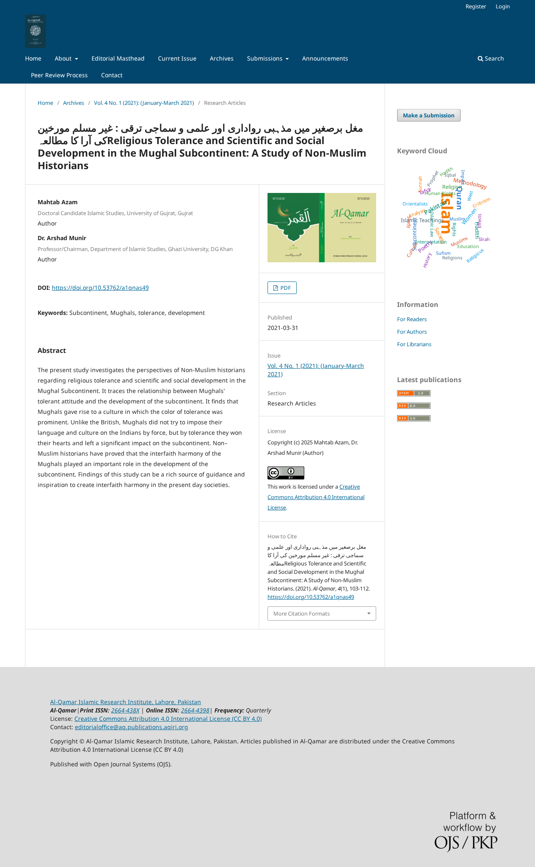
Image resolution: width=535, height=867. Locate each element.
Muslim (457, 218)
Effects (479, 221)
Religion (452, 186)
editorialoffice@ (97, 727)
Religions (452, 258)
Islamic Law (432, 224)
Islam (447, 213)
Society (440, 236)
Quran (459, 198)
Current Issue (177, 58)
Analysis (417, 213)
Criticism (481, 203)
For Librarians (414, 344)
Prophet (433, 179)
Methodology (470, 183)
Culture (412, 250)
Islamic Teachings (422, 220)
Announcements (325, 58)
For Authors (412, 331)
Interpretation (431, 241)
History (427, 260)
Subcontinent (414, 234)
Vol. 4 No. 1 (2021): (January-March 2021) (144, 102)
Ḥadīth (477, 230)
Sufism (443, 253)
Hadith (446, 171)
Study (409, 222)
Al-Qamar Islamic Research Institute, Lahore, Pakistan (125, 702)
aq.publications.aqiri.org (153, 727)
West (470, 195)
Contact (111, 75)
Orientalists (415, 204)
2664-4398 (195, 710)
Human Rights (440, 193)
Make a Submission (429, 115)
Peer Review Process (59, 75)
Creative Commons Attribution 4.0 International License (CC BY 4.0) (168, 718)
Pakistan (435, 207)
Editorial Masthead (118, 58)
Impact (463, 177)
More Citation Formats (301, 613)
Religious (475, 256)
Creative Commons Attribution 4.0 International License (316, 497)
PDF (285, 288)
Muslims (459, 242)
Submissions (265, 58)
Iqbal (450, 175)
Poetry (425, 246)
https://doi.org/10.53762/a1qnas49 (100, 288)
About (64, 58)
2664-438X (125, 710)
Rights (454, 229)
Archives (222, 58)
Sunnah (420, 184)
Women (469, 216)
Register (476, 6)
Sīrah (484, 239)
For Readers (412, 319)
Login (503, 6)
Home (33, 58)
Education (468, 246)
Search (493, 58)
